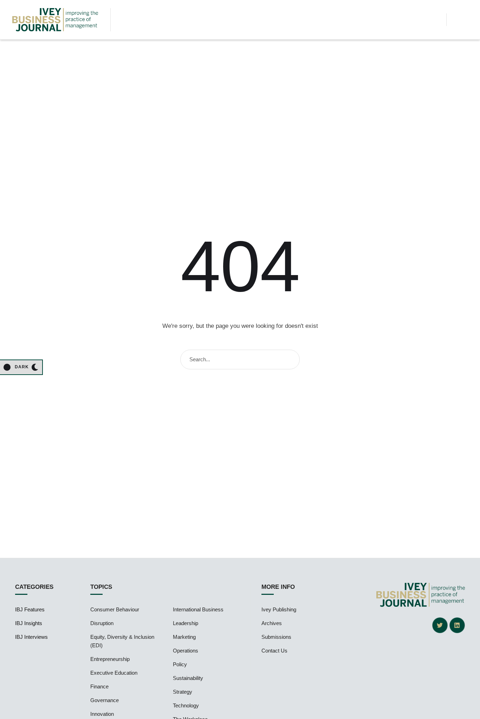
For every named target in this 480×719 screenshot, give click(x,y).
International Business (198, 609)
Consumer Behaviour (114, 609)
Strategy (182, 692)
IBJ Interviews (31, 637)
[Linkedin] (457, 625)
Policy (180, 664)
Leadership (185, 623)
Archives (271, 623)
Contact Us (274, 651)
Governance (104, 700)
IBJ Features (30, 609)
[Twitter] (440, 625)
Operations (185, 651)
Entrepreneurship (110, 659)
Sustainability (188, 678)
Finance (99, 686)
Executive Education (113, 673)
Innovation (102, 714)
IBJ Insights (28, 623)
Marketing (184, 637)
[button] (435, 19)
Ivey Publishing (278, 609)
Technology (186, 705)
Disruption (101, 623)
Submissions (276, 637)
